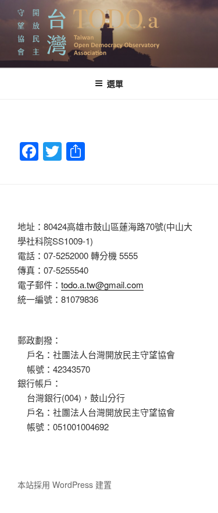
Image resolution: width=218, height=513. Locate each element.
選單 (115, 83)
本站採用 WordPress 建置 (64, 484)
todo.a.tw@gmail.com (102, 284)
